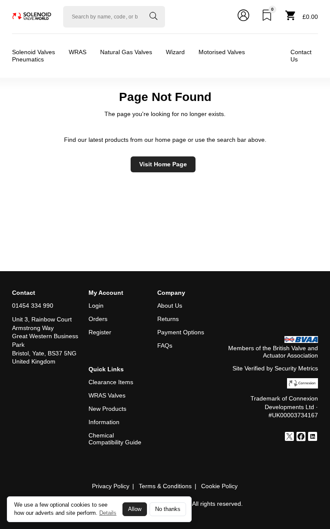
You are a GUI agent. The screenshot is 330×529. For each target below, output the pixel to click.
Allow (134, 509)
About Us (169, 305)
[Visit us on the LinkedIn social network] (312, 437)
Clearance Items (111, 382)
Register (100, 332)
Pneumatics (28, 59)
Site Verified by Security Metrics (275, 368)
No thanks (167, 509)
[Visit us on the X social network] (289, 437)
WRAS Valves (107, 395)
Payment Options (180, 332)
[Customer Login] (243, 16)
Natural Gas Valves (126, 52)
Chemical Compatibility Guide (115, 439)
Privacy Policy (110, 486)
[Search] (153, 17)
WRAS (77, 52)
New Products (107, 408)
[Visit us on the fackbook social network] (301, 437)
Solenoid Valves (33, 52)
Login (96, 305)
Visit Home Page (163, 164)
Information (104, 422)
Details (107, 513)
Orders (98, 318)
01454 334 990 (32, 305)
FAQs (164, 345)
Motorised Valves (222, 52)
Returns (168, 318)
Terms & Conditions (165, 486)
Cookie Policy (219, 486)
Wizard (175, 52)
